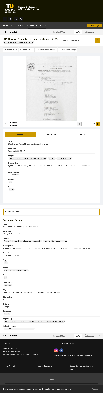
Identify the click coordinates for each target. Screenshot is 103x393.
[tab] (20, 134)
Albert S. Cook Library (45, 366)
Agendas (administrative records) (16, 270)
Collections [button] (16, 25)
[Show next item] (98, 124)
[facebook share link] (61, 350)
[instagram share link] (56, 350)
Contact (51, 380)
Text (5, 263)
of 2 (93, 124)
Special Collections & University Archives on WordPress (73, 355)
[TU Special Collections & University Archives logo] (23, 8)
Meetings (52, 158)
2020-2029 (8, 285)
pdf (10, 182)
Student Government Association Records (18, 42)
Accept (95, 389)
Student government (64, 158)
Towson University (9, 366)
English (11, 189)
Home (5, 25)
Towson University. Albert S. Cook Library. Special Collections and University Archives (34, 321)
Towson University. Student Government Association (28, 158)
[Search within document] (97, 40)
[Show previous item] (79, 124)
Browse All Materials (37, 25)
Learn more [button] (66, 389)
